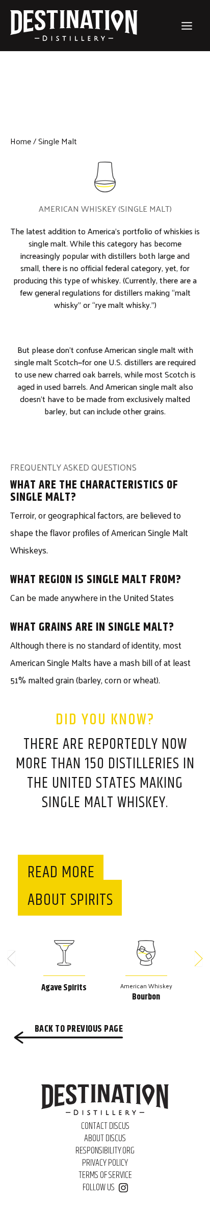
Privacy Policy (105, 1163)
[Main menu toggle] (187, 26)
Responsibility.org (105, 1151)
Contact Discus (105, 1126)
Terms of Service (105, 1175)
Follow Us (99, 1188)
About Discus (105, 1138)
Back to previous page (79, 1029)
